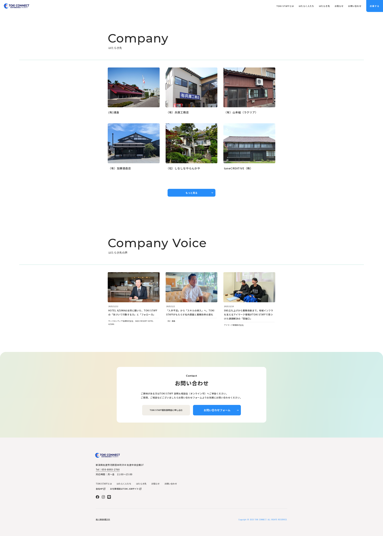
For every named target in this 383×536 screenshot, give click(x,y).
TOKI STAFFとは (104, 483)
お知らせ (155, 483)
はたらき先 (141, 483)
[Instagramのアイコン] (103, 497)
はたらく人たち (124, 483)
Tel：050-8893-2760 (108, 469)
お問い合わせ (170, 483)
